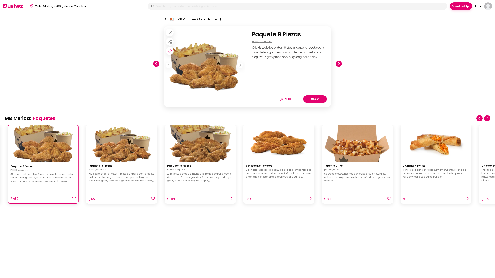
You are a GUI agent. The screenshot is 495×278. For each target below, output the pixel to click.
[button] (74, 198)
